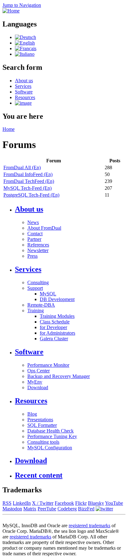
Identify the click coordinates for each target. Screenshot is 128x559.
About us (24, 80)
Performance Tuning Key (52, 436)
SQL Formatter (42, 425)
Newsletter (37, 250)
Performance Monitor (48, 365)
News (33, 222)
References (38, 244)
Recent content (38, 475)
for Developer (53, 327)
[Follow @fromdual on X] (104, 508)
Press (32, 256)
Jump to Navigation (21, 5)
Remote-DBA (41, 305)
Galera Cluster (54, 338)
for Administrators (57, 333)
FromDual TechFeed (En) (28, 181)
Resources (25, 97)
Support (35, 288)
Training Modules (57, 316)
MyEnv (34, 382)
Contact (35, 233)
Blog (32, 414)
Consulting (38, 282)
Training (35, 310)
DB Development (57, 299)
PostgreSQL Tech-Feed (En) (31, 195)
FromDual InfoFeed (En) (28, 174)
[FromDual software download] (23, 103)
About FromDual (44, 228)
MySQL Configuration (49, 447)
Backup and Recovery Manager (58, 376)
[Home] (11, 10)
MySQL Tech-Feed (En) (27, 188)
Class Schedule (55, 321)
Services (23, 86)
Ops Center (38, 370)
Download (37, 387)
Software (24, 91)
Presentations (40, 419)
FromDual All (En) (22, 167)
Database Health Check (50, 430)
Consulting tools (43, 442)
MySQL (48, 293)
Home (8, 129)
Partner (34, 239)
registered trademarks (89, 525)
